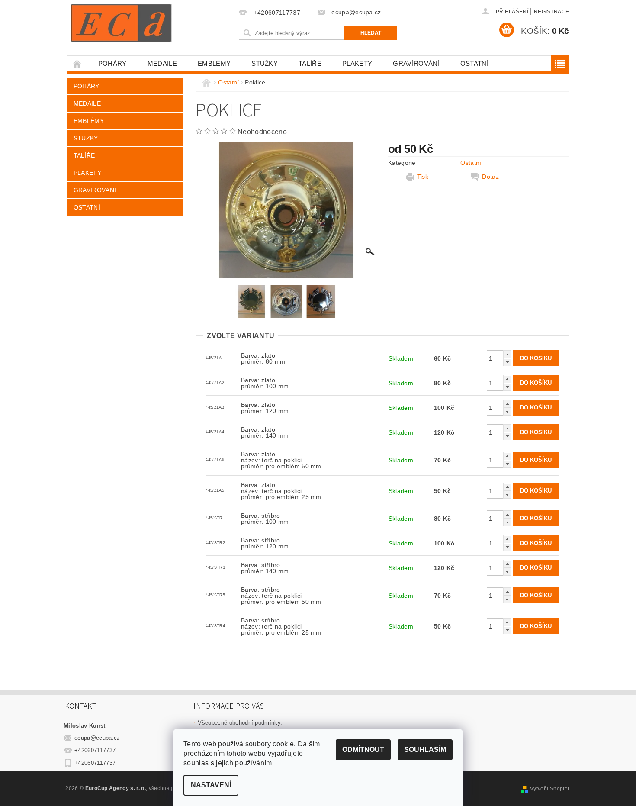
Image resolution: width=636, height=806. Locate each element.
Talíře (310, 63)
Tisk (422, 176)
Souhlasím (425, 749)
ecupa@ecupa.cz (97, 738)
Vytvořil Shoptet (549, 789)
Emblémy (214, 63)
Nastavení (211, 785)
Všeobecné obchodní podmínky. (240, 722)
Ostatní (474, 63)
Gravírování (416, 63)
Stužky (264, 63)
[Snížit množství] (507, 362)
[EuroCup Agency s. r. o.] (121, 23)
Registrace (551, 12)
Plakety (357, 63)
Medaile (162, 63)
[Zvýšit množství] (507, 354)
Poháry (112, 63)
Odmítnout (363, 749)
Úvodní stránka (77, 63)
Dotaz (490, 176)
